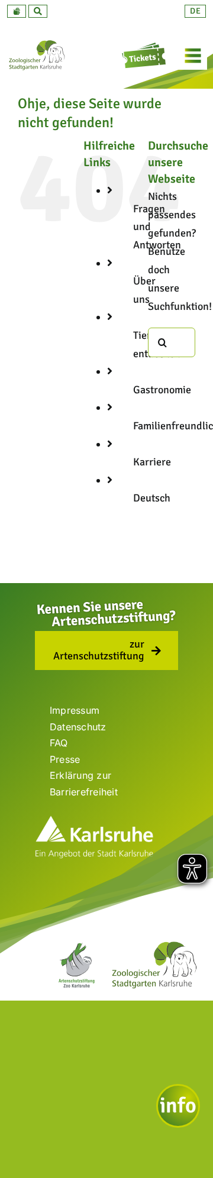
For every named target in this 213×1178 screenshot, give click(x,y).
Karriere (152, 461)
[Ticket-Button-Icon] (145, 46)
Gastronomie (162, 389)
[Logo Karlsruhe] (94, 820)
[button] (16, 11)
